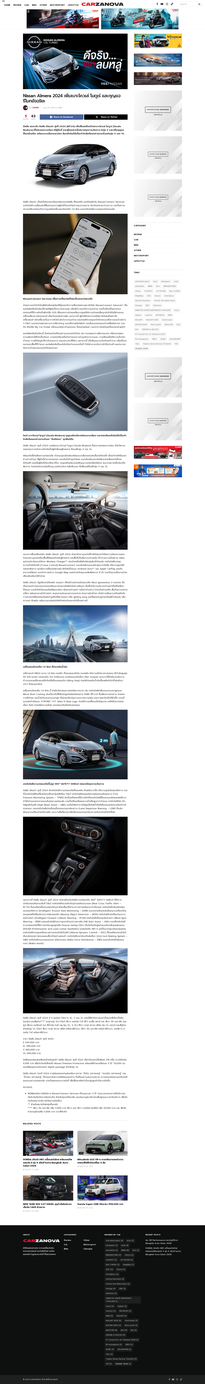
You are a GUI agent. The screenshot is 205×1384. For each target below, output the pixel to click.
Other (43, 5)
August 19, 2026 (86, 1208)
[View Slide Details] (63, 18)
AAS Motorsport (142, 281)
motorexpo (167, 320)
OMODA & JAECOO (150, 329)
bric (158, 286)
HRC (147, 305)
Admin (35, 107)
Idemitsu (157, 305)
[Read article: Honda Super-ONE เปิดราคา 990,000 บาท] (102, 1188)
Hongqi (138, 305)
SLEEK (163, 339)
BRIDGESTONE (170, 286)
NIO (178, 324)
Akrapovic (165, 281)
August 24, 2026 (31, 1211)
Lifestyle (73, 5)
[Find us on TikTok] (172, 4)
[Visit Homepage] (102, 4)
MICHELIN (160, 315)
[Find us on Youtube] (162, 4)
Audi (176, 281)
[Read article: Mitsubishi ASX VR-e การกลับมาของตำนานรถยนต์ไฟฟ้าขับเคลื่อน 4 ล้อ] (102, 1143)
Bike (34, 5)
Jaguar (138, 315)
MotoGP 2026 (152, 320)
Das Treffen (174, 291)
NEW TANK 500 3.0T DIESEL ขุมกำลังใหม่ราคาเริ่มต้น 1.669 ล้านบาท (47, 1205)
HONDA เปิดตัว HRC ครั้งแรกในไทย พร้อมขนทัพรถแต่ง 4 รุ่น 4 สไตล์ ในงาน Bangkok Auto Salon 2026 (47, 1162)
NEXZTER (169, 324)
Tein (137, 344)
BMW (150, 286)
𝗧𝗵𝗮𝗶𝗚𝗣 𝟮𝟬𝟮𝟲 (141, 348)
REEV (154, 339)
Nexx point (156, 324)
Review (17, 5)
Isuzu (176, 310)
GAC (149, 296)
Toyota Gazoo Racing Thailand (157, 344)
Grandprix (169, 296)
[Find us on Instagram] (167, 4)
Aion (155, 281)
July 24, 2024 (49, 107)
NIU (136, 329)
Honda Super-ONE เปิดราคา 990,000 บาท (100, 1204)
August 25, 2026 (86, 1166)
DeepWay (139, 296)
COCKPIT (148, 291)
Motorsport (57, 5)
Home (7, 5)
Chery (138, 291)
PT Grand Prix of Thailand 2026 (150, 334)
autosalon (139, 286)
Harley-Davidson (142, 300)
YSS (176, 344)
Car (26, 5)
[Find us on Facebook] (157, 4)
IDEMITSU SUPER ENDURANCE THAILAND (152, 310)
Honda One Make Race (164, 300)
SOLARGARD (175, 339)
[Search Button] (200, 4)
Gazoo (158, 296)
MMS (170, 315)
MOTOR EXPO (141, 324)
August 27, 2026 (31, 1169)
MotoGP (138, 320)
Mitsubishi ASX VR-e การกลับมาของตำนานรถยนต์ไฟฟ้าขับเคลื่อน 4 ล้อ (100, 1161)
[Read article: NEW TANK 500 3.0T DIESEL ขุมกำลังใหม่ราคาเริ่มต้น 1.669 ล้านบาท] (48, 1188)
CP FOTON (161, 291)
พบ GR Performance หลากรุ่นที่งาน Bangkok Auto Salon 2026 (161, 1242)
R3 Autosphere (141, 339)
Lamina (148, 315)
